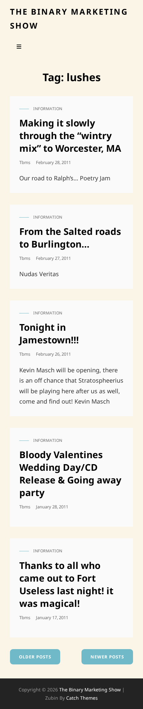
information (48, 108)
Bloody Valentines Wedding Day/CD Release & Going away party (70, 473)
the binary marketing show (90, 689)
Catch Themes (82, 698)
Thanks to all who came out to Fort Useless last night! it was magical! (66, 584)
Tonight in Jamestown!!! (49, 333)
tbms (24, 162)
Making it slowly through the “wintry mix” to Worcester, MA (70, 135)
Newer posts (107, 657)
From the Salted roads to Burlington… (70, 237)
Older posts (35, 657)
